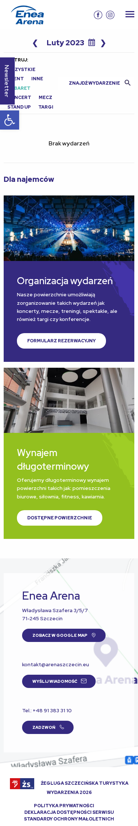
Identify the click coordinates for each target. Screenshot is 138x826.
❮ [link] (35, 42)
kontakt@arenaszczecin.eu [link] (55, 664)
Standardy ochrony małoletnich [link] (69, 819)
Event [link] (15, 79)
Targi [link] (45, 107)
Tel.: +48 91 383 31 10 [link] (47, 710)
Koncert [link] (19, 97)
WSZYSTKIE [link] (21, 70)
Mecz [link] (45, 97)
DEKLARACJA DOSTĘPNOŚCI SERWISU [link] (69, 812)
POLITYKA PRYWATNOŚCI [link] (64, 806)
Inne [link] (37, 79)
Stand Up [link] (19, 107)
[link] (9, 120)
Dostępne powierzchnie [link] (59, 518)
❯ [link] (103, 42)
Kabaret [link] (19, 88)
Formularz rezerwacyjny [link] (61, 341)
